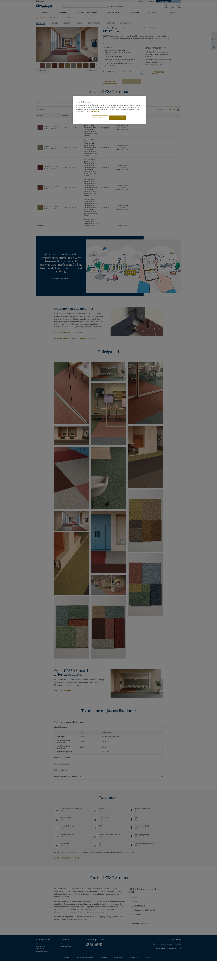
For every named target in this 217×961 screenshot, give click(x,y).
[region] (109, 110)
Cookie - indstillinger (100, 117)
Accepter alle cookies (118, 117)
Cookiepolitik (94, 111)
